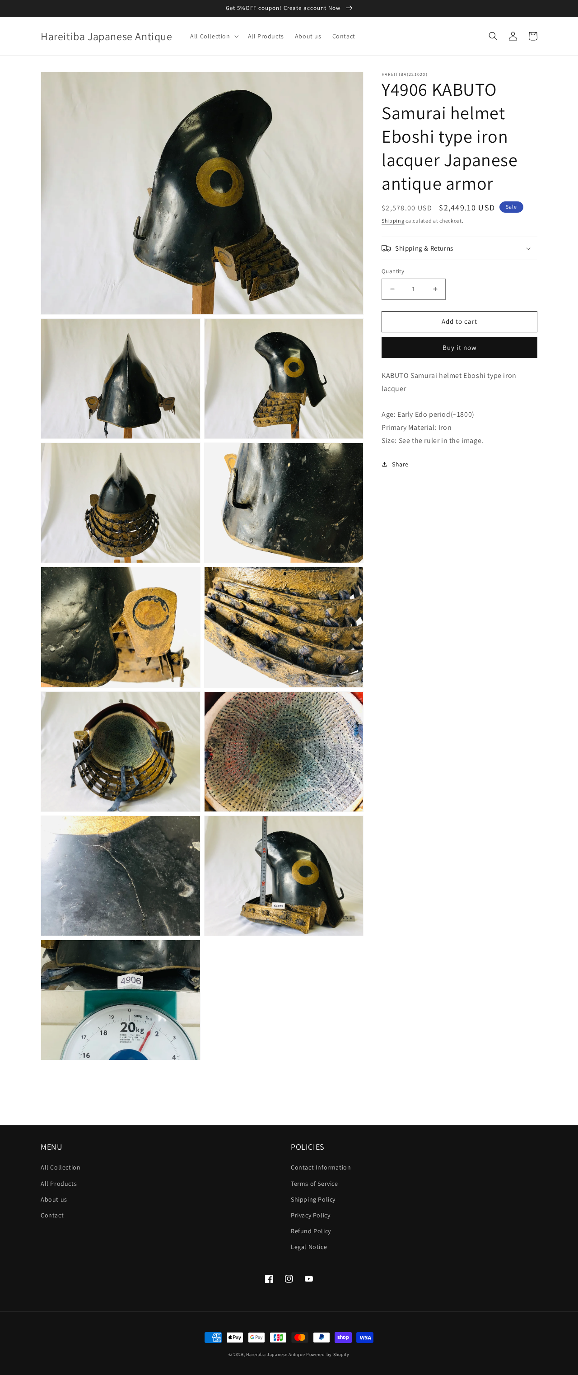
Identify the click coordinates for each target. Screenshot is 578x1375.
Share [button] (400, 464)
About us (54, 1199)
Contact (52, 1215)
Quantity (393, 271)
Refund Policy (311, 1231)
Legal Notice (309, 1247)
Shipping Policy (313, 1199)
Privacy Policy (310, 1215)
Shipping (393, 220)
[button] (213, 36)
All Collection (60, 1167)
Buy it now (460, 347)
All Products (59, 1183)
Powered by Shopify (328, 1354)
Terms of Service (314, 1183)
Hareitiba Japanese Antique (275, 1354)
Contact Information (321, 1167)
